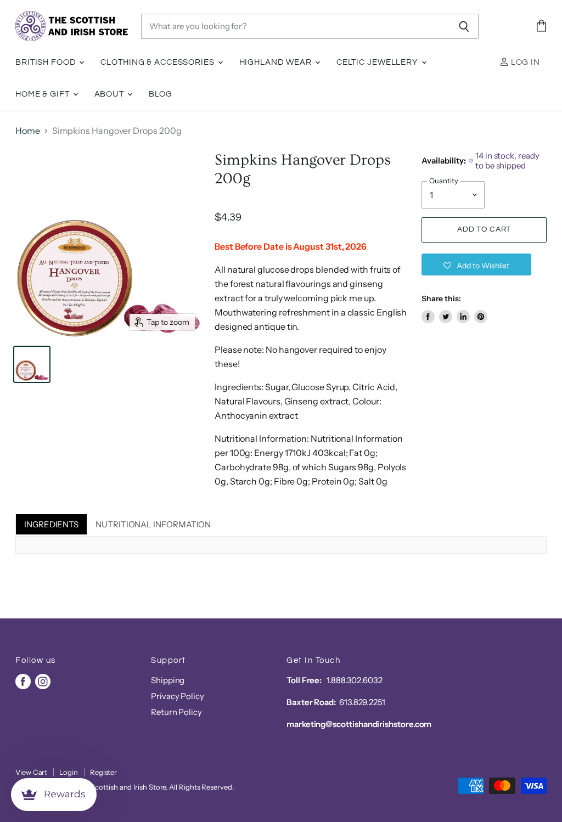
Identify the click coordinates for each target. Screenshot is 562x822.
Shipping (167, 680)
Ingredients (51, 524)
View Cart (31, 772)
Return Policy (176, 712)
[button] (476, 264)
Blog (161, 94)
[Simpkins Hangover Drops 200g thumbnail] (31, 364)
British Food (46, 62)
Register (103, 772)
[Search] (464, 26)
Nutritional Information (153, 524)
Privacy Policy (177, 696)
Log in (524, 62)
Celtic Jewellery (378, 62)
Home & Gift (43, 94)
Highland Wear (276, 62)
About (110, 94)
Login (68, 772)
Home (27, 131)
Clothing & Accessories (158, 62)
